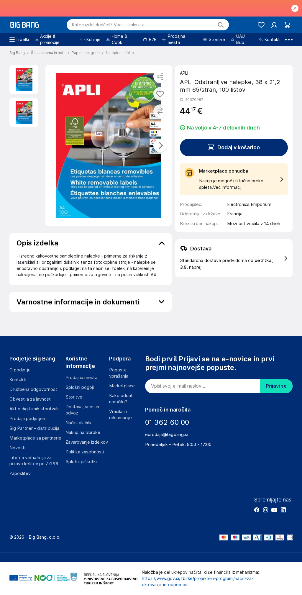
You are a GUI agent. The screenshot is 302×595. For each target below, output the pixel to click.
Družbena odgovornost (33, 389)
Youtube (274, 509)
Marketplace (122, 386)
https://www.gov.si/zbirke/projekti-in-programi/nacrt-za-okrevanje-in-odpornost (197, 581)
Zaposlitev (20, 473)
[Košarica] (287, 25)
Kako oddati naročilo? (121, 398)
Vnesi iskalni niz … (110, 24)
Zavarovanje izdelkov (86, 442)
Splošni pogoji (79, 387)
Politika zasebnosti (84, 452)
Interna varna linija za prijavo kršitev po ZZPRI (33, 460)
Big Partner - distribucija (34, 428)
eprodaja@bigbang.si (166, 434)
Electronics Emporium (249, 204)
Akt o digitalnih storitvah (34, 409)
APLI (184, 73)
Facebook (256, 509)
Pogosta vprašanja (118, 373)
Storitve (73, 397)
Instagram (265, 509)
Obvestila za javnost (30, 399)
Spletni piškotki (81, 461)
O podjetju (19, 370)
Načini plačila (78, 422)
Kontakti (17, 379)
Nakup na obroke (82, 432)
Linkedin (283, 509)
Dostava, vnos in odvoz (82, 410)
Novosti (17, 447)
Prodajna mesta (81, 377)
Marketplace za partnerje (35, 438)
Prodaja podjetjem (28, 418)
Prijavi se (276, 386)
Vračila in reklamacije (120, 414)
